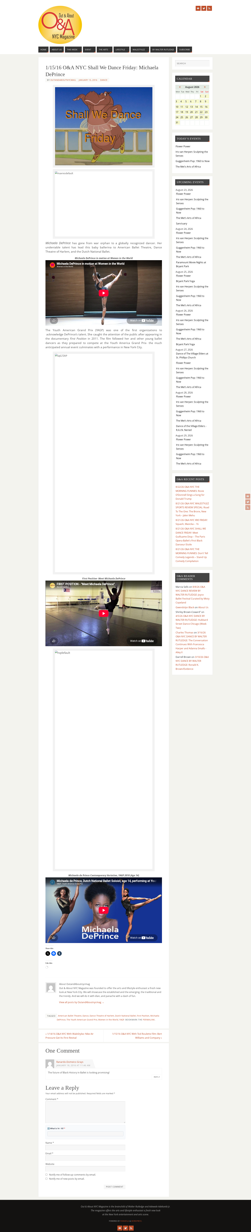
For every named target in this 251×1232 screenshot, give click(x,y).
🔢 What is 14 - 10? (56, 1128)
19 (187, 112)
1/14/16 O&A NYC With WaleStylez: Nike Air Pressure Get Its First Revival (69, 1035)
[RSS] (247, 507)
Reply (157, 1077)
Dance (103, 80)
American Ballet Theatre (69, 1015)
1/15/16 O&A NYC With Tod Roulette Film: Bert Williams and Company (137, 1035)
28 (197, 117)
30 (207, 117)
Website (49, 1164)
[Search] (205, 63)
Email (49, 1153)
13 (192, 107)
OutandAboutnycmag (63, 80)
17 (178, 112)
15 (202, 107)
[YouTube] (247, 496)
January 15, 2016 (88, 80)
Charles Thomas (184, 632)
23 (207, 112)
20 (192, 112)
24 (178, 117)
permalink (149, 1019)
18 (182, 112)
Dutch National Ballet (125, 1015)
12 (187, 107)
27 (192, 117)
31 (178, 123)
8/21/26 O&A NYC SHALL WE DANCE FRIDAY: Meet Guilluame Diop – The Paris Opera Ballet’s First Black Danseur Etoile (191, 536)
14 (197, 107)
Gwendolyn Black (185, 607)
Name (49, 1142)
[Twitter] (247, 501)
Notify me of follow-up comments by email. (72, 1174)
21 (197, 112)
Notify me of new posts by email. (67, 1178)
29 (202, 117)
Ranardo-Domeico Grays (69, 1062)
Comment (51, 1099)
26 (187, 117)
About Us (203, 607)
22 (202, 112)
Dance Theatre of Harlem (102, 1015)
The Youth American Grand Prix (82, 1019)
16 (207, 107)
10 (178, 107)
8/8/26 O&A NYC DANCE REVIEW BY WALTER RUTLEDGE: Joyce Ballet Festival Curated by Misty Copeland (192, 594)
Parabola (124, 1221)
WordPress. (136, 1221)
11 (182, 107)
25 (182, 117)
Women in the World (108, 1019)
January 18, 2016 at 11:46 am (73, 1065)
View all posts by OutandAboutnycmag (81, 1002)
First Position (143, 1015)
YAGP (121, 1019)
